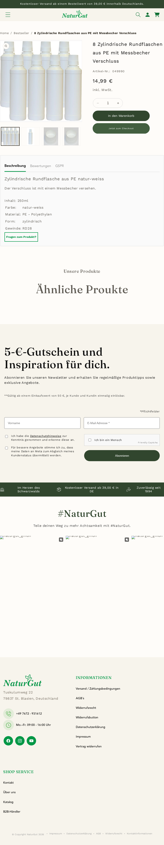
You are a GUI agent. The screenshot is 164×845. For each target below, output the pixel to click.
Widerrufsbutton (87, 717)
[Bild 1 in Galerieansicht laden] (10, 136)
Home (4, 33)
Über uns (9, 792)
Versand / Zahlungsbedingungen (98, 688)
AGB (98, 833)
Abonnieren (122, 455)
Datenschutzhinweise (45, 436)
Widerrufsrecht (86, 708)
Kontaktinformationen (139, 833)
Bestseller (21, 33)
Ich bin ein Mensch (108, 440)
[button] (8, 14)
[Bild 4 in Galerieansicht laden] (71, 136)
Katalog (8, 802)
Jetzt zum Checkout (121, 128)
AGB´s (80, 698)
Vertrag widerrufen (89, 746)
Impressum (83, 736)
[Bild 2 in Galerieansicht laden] (31, 136)
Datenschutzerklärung (90, 727)
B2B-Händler (11, 811)
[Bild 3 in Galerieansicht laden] (51, 136)
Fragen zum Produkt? (21, 236)
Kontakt (8, 782)
